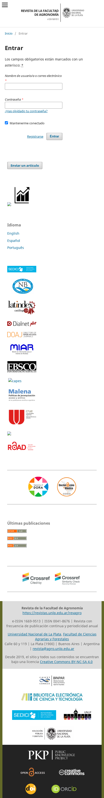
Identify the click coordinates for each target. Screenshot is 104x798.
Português (15, 247)
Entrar (54, 136)
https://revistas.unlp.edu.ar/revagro (52, 613)
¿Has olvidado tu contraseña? (26, 111)
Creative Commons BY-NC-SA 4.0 (66, 661)
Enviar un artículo (25, 165)
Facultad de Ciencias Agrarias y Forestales (66, 636)
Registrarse (35, 136)
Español (13, 240)
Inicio (9, 33)
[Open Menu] (5, 5)
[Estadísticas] (22, 204)
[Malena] (21, 401)
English (13, 233)
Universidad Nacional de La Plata (34, 634)
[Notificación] (9, 204)
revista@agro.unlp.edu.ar (53, 648)
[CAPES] (15, 381)
